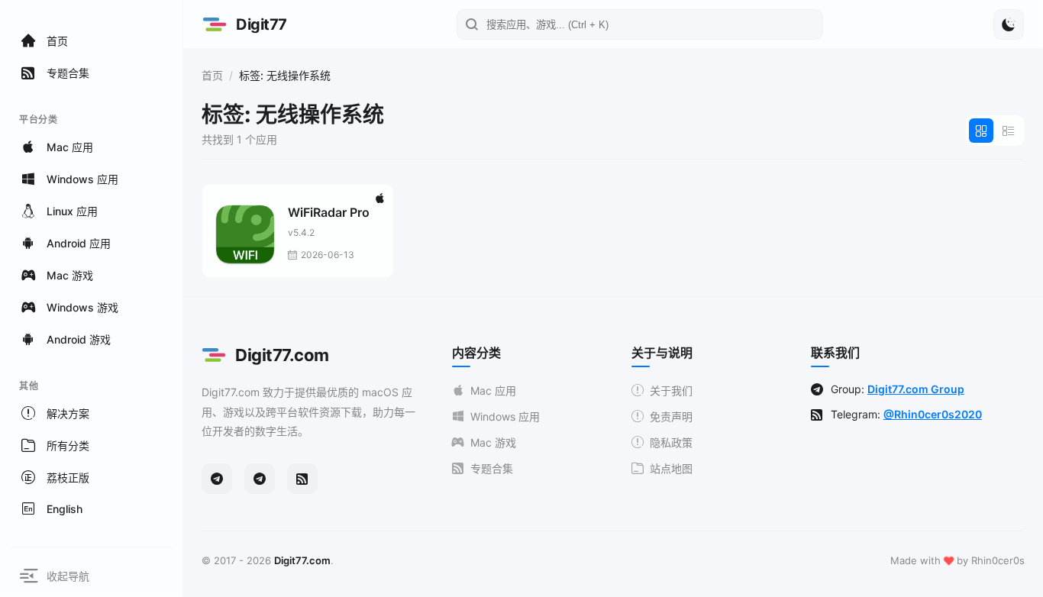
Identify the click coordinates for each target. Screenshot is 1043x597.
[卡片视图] (981, 130)
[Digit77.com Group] (259, 478)
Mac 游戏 (493, 442)
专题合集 (491, 468)
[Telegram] (217, 478)
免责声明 (671, 416)
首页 (212, 75)
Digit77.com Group (915, 388)
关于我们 (671, 390)
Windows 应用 (505, 416)
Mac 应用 (493, 390)
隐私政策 (671, 442)
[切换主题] (1008, 24)
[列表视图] (1008, 130)
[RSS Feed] (302, 478)
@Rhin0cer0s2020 (932, 414)
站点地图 (671, 468)
